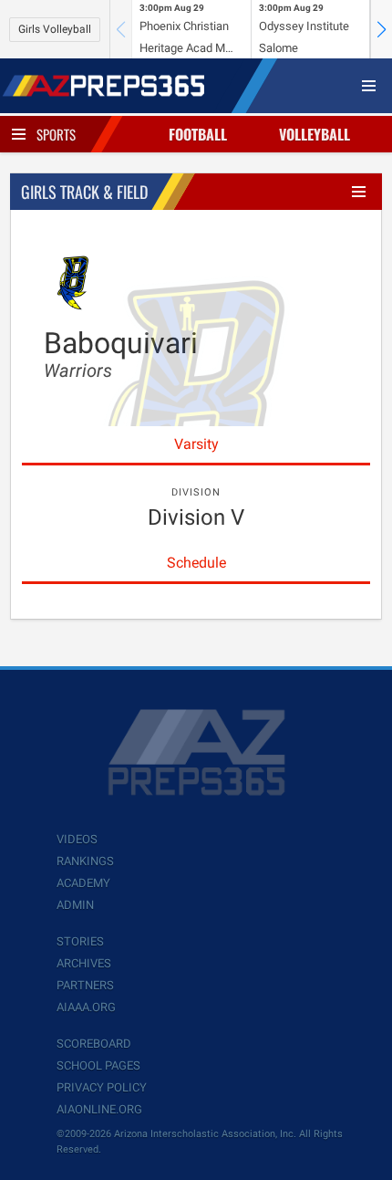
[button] (381, 29)
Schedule (196, 562)
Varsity (196, 444)
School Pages (98, 1065)
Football (198, 134)
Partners (85, 985)
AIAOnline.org (99, 1109)
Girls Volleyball (54, 29)
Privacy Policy (102, 1087)
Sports (56, 134)
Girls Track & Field (84, 192)
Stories (80, 941)
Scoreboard (94, 1043)
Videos (77, 839)
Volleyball (314, 134)
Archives (84, 963)
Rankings (85, 861)
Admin (75, 905)
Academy (83, 883)
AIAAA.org (86, 1007)
